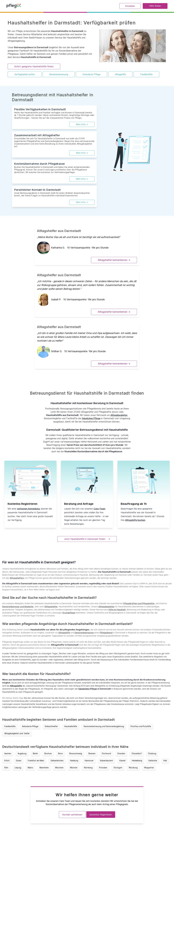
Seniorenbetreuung (58, 74)
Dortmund (106, 753)
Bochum (48, 753)
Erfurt (7, 760)
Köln (6, 767)
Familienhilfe (146, 74)
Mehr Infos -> (82, 124)
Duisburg (152, 753)
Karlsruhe (153, 760)
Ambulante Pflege (91, 74)
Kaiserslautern (106, 760)
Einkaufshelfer (51, 726)
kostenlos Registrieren (101, 814)
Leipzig (18, 767)
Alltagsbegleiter (119, 415)
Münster (73, 767)
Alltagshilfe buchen (135, 520)
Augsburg (22, 753)
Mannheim (44, 767)
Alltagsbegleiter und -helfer (17, 733)
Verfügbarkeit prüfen (24, 74)
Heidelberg (137, 760)
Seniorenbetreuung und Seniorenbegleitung (104, 726)
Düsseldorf (137, 753)
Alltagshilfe (120, 74)
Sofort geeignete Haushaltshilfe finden (34, 66)
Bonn (60, 753)
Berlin (35, 753)
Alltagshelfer (51, 606)
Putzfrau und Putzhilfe (140, 726)
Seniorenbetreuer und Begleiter (18, 606)
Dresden (121, 753)
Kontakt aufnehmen (72, 814)
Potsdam (103, 767)
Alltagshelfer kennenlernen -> (114, 260)
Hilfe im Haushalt (117, 609)
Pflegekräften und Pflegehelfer (139, 603)
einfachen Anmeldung (28, 508)
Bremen (91, 753)
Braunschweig (75, 753)
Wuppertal (149, 767)
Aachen (7, 753)
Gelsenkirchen (57, 760)
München (59, 767)
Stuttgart (118, 767)
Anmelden (130, 6)
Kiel (165, 760)
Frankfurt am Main (36, 760)
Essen (18, 760)
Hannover (89, 760)
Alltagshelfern (17, 578)
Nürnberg (88, 767)
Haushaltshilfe (70, 726)
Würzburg (133, 767)
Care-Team (99, 508)
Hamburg (74, 760)
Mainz (30, 767)
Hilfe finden (155, 5)
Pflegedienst (106, 632)
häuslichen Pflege (91, 418)
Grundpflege (68, 612)
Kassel (122, 760)
